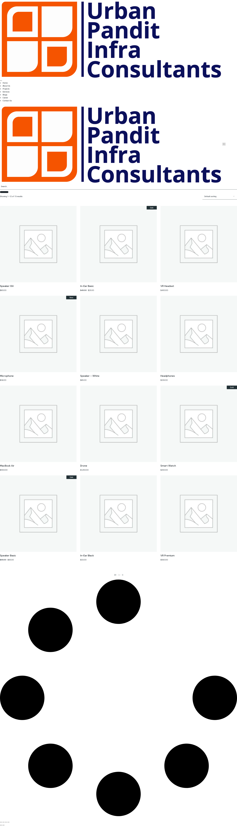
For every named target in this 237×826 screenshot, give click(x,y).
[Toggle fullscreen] (3, 822)
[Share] (6, 822)
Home (5, 83)
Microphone (7, 375)
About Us (6, 86)
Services (6, 91)
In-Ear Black (87, 555)
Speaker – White (89, 375)
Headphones (167, 375)
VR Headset (167, 286)
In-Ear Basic (87, 286)
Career (5, 97)
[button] (38, 244)
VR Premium (167, 555)
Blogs (5, 94)
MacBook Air (7, 465)
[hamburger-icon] (1, 80)
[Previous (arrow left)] (1, 825)
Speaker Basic (8, 555)
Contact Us (7, 100)
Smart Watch (168, 465)
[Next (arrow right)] (3, 825)
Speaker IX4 (7, 286)
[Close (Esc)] (8, 822)
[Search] (4, 192)
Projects (6, 88)
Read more (198, 418)
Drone (83, 465)
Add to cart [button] (38, 239)
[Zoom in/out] (1, 822)
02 (119, 575)
